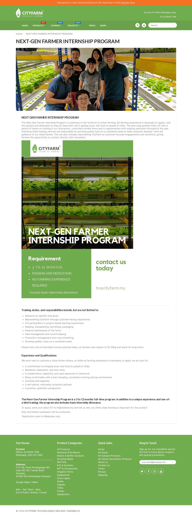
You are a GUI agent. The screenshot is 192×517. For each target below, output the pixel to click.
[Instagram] (155, 471)
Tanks (60, 487)
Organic (61, 484)
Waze (35, 482)
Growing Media (65, 459)
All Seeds (103, 452)
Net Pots (61, 462)
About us (103, 462)
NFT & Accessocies (67, 468)
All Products (63, 449)
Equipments (63, 475)
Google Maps (23, 482)
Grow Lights (63, 478)
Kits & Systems (65, 465)
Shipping (102, 475)
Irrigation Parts (65, 471)
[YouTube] (161, 471)
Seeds (60, 481)
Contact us (104, 465)
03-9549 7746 (169, 16)
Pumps (60, 491)
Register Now (128, 2)
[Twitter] (142, 471)
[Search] (173, 25)
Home (19, 33)
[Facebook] (148, 471)
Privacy (102, 471)
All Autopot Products (109, 455)
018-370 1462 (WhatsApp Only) (161, 12)
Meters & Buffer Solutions (70, 455)
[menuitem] (23, 25)
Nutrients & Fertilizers (68, 452)
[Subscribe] (173, 462)
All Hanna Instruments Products (115, 459)
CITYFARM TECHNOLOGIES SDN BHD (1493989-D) (52, 511)
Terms (101, 468)
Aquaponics (63, 494)
